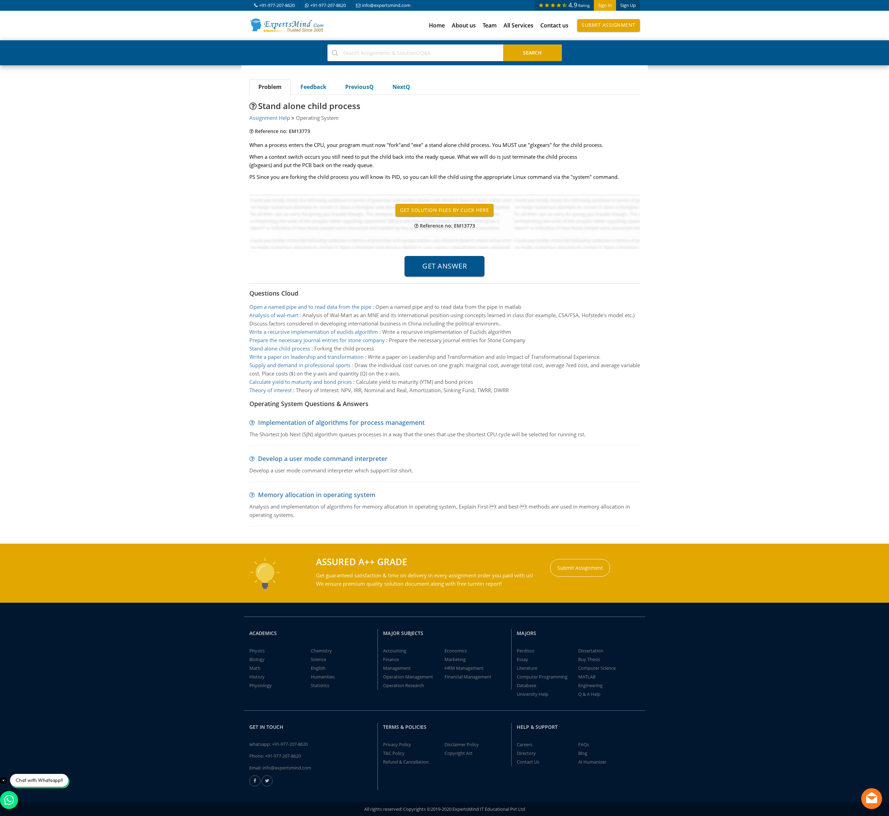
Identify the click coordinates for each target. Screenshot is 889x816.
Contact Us (528, 762)
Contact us (554, 25)
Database (526, 685)
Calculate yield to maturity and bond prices (300, 381)
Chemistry (321, 651)
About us (464, 25)
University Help (532, 694)
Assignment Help (269, 117)
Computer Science (597, 668)
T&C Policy (394, 753)
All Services (518, 25)
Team (490, 25)
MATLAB (587, 677)
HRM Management (464, 668)
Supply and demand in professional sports (299, 365)
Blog (582, 753)
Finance (391, 659)
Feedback (313, 87)
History (257, 677)
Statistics (320, 685)
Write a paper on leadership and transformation (306, 356)
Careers (524, 744)
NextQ (401, 87)
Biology (257, 659)
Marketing (455, 659)
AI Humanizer (592, 762)
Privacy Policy (397, 744)
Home (437, 25)
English (318, 668)
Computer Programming (542, 677)
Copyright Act (458, 753)
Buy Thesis (589, 659)
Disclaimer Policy (461, 744)
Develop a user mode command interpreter (323, 458)
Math (254, 668)
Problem (270, 87)
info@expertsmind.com (386, 5)
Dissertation (590, 651)
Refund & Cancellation (406, 762)
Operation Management (408, 677)
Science (318, 659)
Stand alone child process (279, 348)
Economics (455, 651)
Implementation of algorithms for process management (341, 422)
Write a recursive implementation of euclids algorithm (313, 331)
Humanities (323, 677)
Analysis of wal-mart (273, 315)
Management (397, 668)
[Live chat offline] (871, 798)
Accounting (394, 651)
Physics (257, 651)
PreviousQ (359, 87)
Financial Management (467, 677)
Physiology (260, 685)
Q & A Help (589, 694)
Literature (527, 668)
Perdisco (525, 651)
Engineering (590, 685)
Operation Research (403, 685)
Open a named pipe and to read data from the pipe (310, 306)
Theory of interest (270, 390)
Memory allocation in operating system (316, 495)
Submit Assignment (608, 25)
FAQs (583, 744)
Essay (522, 659)
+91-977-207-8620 (277, 5)
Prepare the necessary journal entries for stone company (317, 340)
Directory (526, 753)
